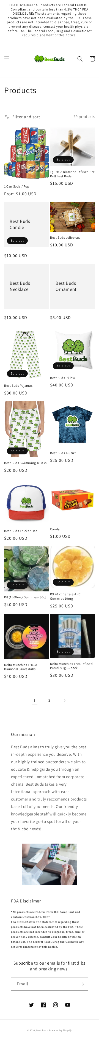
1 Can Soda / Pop (16, 186)
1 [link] (35, 700)
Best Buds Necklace (20, 286)
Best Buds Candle (20, 224)
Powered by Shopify (60, 1030)
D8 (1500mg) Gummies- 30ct (25, 597)
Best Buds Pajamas (18, 385)
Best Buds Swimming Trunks (25, 463)
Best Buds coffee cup (65, 237)
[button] (7, 59)
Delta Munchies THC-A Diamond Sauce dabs (20, 667)
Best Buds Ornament (66, 286)
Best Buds (42, 1030)
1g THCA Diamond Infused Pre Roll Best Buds (72, 174)
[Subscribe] (82, 984)
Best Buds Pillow (62, 378)
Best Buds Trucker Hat (20, 531)
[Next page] (64, 700)
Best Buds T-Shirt (63, 453)
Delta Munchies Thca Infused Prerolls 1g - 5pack (71, 666)
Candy (55, 529)
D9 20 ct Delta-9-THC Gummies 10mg (65, 596)
